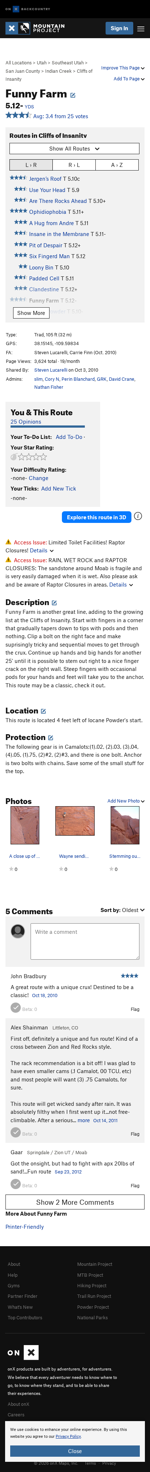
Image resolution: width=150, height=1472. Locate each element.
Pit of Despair (45, 245)
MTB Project (90, 1275)
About (14, 1264)
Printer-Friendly (24, 1226)
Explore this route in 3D (96, 517)
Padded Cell (44, 278)
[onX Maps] (23, 1358)
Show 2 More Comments (75, 1202)
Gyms (14, 1285)
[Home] (38, 28)
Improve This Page (121, 68)
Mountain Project (94, 1264)
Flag (135, 1009)
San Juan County (22, 71)
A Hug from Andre (51, 223)
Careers (16, 1414)
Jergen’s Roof (45, 178)
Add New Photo (124, 801)
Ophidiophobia (47, 211)
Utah (42, 62)
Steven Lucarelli (50, 370)
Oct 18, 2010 (45, 995)
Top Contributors (25, 1317)
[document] (75, 1441)
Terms (90, 1462)
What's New (20, 1307)
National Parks (92, 1317)
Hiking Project (91, 1285)
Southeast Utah (68, 62)
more (84, 1120)
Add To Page (127, 78)
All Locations (18, 62)
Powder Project (93, 1307)
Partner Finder (23, 1296)
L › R (31, 164)
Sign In (119, 28)
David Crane (121, 379)
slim (38, 379)
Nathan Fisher (48, 387)
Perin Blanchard (78, 379)
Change (38, 478)
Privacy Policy (68, 1436)
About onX (18, 1404)
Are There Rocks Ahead (58, 200)
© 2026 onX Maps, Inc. (56, 1462)
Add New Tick (58, 488)
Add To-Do (69, 436)
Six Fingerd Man (49, 256)
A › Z (117, 164)
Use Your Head (47, 190)
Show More (31, 312)
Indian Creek (58, 71)
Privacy (109, 1462)
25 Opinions (26, 421)
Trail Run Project (94, 1296)
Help (12, 1275)
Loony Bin (41, 267)
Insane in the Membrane (59, 234)
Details (38, 550)
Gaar (17, 1152)
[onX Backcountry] (28, 9)
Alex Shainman (29, 1027)
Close (75, 1451)
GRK (102, 379)
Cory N (52, 379)
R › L (74, 164)
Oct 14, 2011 (105, 1120)
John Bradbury (28, 976)
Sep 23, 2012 (68, 1172)
